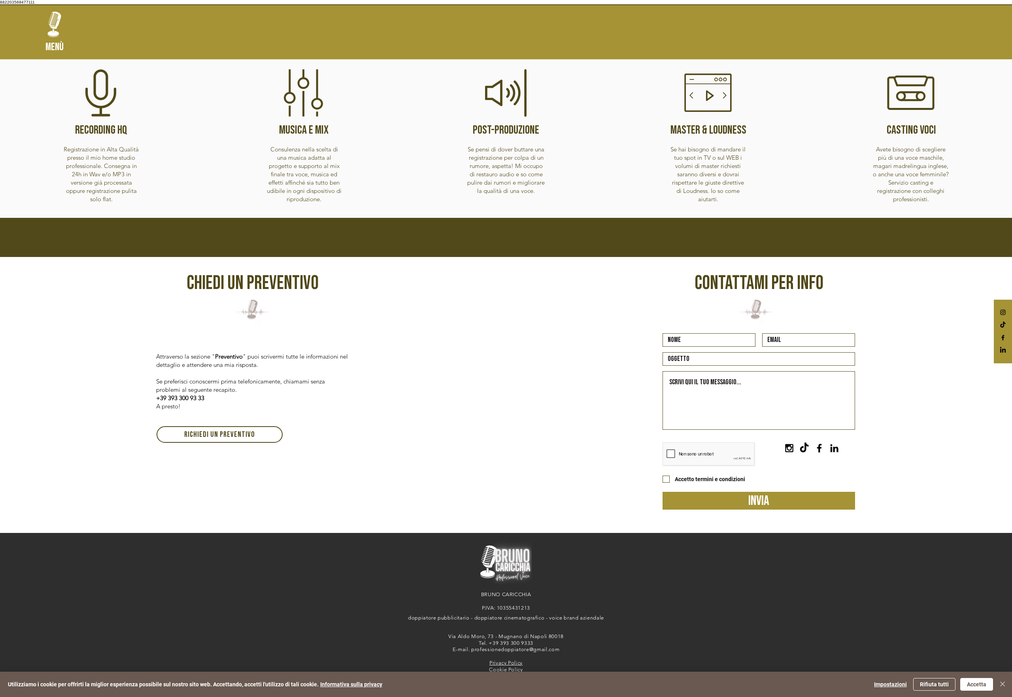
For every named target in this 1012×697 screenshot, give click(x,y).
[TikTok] (1002, 325)
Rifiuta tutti (934, 684)
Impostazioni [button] (890, 684)
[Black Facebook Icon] (1002, 337)
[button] (54, 24)
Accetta (976, 684)
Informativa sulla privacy (351, 684)
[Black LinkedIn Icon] (834, 448)
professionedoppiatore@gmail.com (515, 649)
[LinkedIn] (1002, 350)
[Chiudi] (1002, 684)
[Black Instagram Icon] (1002, 312)
